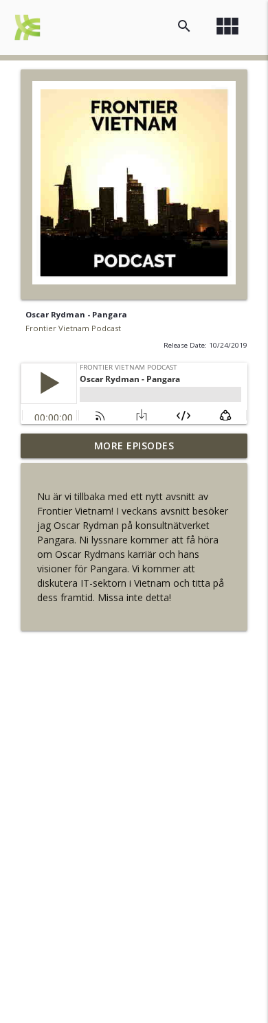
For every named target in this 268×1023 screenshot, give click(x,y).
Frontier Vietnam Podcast (73, 328)
